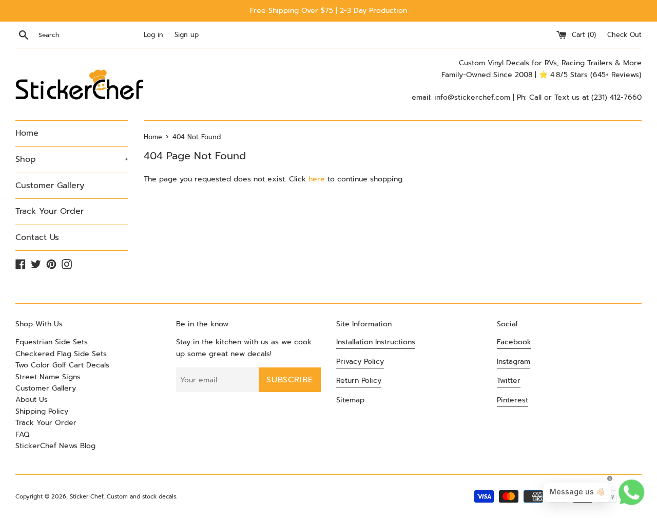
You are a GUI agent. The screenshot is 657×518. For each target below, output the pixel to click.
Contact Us (37, 237)
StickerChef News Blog (55, 445)
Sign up (187, 35)
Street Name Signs (48, 377)
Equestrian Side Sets (51, 342)
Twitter (508, 380)
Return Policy (358, 380)
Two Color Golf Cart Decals (62, 365)
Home (26, 133)
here (316, 179)
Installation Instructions (375, 342)
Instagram (513, 361)
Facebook (514, 342)
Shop (71, 159)
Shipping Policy (41, 411)
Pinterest (512, 400)
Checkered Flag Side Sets (61, 353)
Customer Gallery (49, 185)
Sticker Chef (86, 496)
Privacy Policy (360, 361)
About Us (31, 399)
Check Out (624, 35)
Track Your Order (49, 211)
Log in (153, 35)
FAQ (22, 434)
